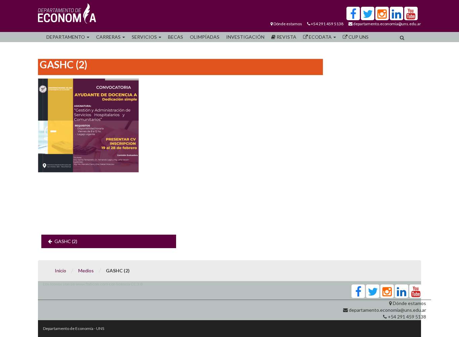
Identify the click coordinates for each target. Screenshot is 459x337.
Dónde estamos (288, 23)
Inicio (60, 270)
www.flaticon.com (92, 284)
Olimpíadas (204, 37)
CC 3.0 (136, 284)
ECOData (320, 37)
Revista (286, 37)
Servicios (145, 37)
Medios (86, 270)
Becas (175, 37)
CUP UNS (358, 37)
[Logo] (67, 15)
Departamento (66, 37)
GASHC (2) (65, 241)
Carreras (109, 37)
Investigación (245, 37)
